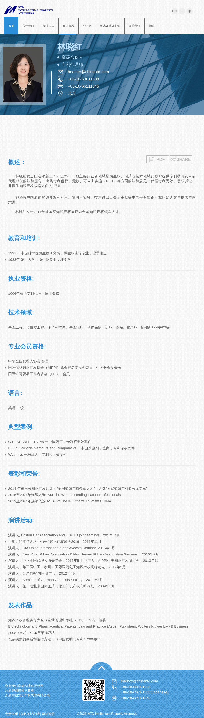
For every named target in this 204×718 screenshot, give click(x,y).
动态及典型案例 (110, 25)
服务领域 (68, 25)
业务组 (87, 25)
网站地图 (48, 714)
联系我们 (134, 25)
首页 (11, 25)
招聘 (152, 25)
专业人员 (48, 25)
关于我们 (28, 25)
